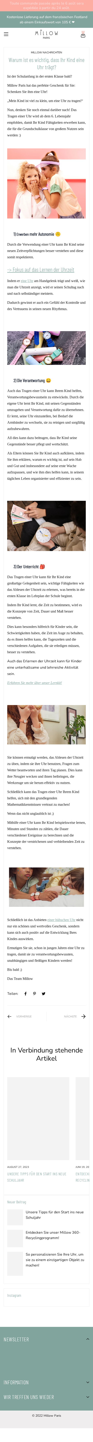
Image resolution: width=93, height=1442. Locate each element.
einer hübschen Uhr (61, 920)
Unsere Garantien (18, 1438)
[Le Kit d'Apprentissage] (46, 525)
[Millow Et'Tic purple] (46, 183)
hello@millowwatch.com (24, 1423)
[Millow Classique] (46, 347)
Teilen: (12, 993)
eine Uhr (27, 281)
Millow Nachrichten (46, 52)
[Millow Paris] (46, 34)
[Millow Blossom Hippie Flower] (46, 724)
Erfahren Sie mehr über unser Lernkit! (34, 683)
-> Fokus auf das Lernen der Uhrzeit (40, 269)
